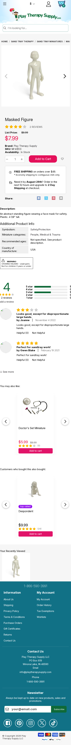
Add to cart (35, 450)
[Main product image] (35, 105)
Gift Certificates (12, 628)
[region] (35, 76)
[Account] (48, 4)
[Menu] (4, 3)
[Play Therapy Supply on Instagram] (32, 721)
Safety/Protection (40, 229)
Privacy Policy (11, 611)
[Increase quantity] (22, 159)
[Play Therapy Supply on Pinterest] (20, 721)
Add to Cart (43, 159)
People (34, 234)
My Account (43, 599)
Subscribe (59, 709)
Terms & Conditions (14, 617)
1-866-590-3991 (35, 586)
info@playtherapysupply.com (35, 672)
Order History (44, 605)
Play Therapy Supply (25, 145)
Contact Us (10, 640)
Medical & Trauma (50, 234)
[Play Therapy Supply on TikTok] (55, 721)
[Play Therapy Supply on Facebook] (9, 721)
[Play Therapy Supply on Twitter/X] (43, 721)
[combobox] (37, 28)
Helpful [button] (23, 332)
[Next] (64, 76)
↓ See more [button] (7, 371)
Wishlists (41, 617)
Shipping (8, 605)
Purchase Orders (13, 622)
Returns (8, 634)
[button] (7, 159)
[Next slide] (65, 421)
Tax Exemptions (45, 611)
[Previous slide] (6, 421)
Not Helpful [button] (38, 332)
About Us (9, 599)
